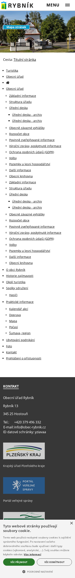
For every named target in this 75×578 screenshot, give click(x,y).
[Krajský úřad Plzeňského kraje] (24, 458)
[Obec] (17, 5)
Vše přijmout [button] (19, 562)
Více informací (32, 554)
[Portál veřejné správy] (24, 492)
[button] (37, 571)
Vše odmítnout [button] (54, 562)
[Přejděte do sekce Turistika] (7, 83)
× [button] (71, 523)
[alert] (37, 549)
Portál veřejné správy (17, 501)
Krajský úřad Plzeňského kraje (24, 466)
